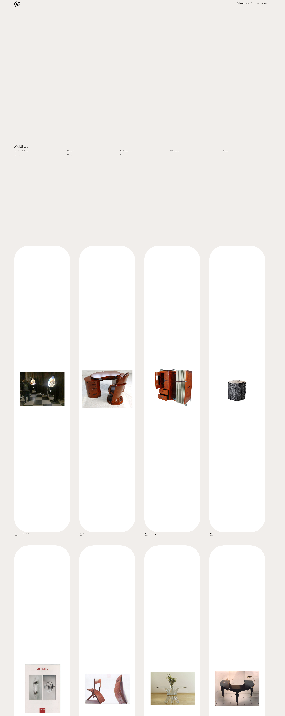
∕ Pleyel (69, 155)
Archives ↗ (265, 3)
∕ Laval (17, 155)
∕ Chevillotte (174, 151)
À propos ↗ (255, 3)
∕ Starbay (121, 155)
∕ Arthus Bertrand (21, 151)
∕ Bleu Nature (123, 151)
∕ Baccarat (70, 151)
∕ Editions (225, 151)
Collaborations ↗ (243, 3)
